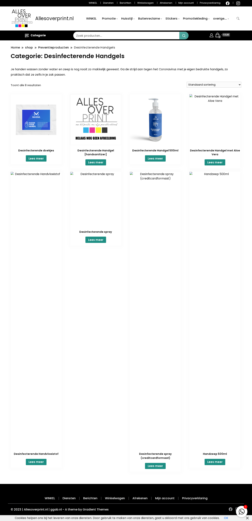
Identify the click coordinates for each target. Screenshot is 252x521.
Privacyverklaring (210, 3)
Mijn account (186, 3)
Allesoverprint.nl (54, 18)
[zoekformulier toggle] (238, 18)
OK (226, 518)
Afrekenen (166, 3)
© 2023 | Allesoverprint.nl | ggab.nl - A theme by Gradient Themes (60, 509)
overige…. (220, 18)
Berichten (125, 3)
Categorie (38, 35)
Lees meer (36, 158)
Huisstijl (127, 18)
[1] (242, 511)
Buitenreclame (149, 18)
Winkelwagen (145, 3)
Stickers (171, 18)
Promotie (109, 18)
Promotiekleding (195, 18)
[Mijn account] (211, 34)
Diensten (108, 3)
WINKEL (93, 3)
